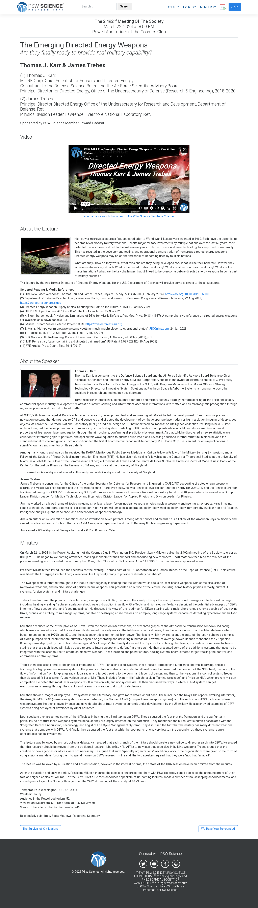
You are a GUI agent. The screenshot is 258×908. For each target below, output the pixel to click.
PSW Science (91, 871)
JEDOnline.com (159, 328)
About (172, 7)
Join (234, 7)
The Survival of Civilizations (40, 828)
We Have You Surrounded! (218, 828)
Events (188, 7)
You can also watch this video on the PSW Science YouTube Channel (129, 216)
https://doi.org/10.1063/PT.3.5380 (187, 294)
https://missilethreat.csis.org (103, 324)
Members (207, 7)
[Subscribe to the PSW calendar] (222, 7)
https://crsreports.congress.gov (40, 302)
